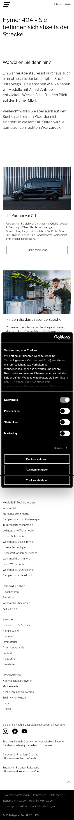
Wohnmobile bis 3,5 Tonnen (18, 541)
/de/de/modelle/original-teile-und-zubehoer (27, 745)
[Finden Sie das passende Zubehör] (37, 292)
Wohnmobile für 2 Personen (18, 569)
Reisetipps (9, 597)
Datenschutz (57, 794)
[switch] (65, 411)
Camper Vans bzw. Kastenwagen (21, 519)
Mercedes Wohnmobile (16, 513)
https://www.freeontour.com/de (21, 771)
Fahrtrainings (10, 608)
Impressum (39, 794)
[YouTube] (24, 731)
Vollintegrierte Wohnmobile (18, 530)
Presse (7, 708)
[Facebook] (15, 731)
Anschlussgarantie (13, 647)
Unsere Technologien (15, 547)
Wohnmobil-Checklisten (16, 603)
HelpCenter (9, 658)
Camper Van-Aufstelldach (18, 575)
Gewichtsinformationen (16, 794)
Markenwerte (10, 686)
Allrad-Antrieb (41, 89)
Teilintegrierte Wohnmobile (18, 524)
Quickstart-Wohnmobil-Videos (20, 552)
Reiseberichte (11, 591)
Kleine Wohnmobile (14, 536)
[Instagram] (5, 731)
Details (58, 448)
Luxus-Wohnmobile (14, 564)
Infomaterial (10, 641)
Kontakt (7, 653)
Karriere (7, 703)
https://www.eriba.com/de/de (19, 758)
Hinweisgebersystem (15, 806)
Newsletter (9, 664)
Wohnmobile (10, 508)
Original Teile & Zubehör (16, 625)
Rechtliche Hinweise (41, 800)
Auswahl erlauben (37, 469)
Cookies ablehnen (37, 480)
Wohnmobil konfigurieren (17, 558)
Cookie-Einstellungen (42, 806)
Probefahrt (9, 636)
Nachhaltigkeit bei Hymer (17, 680)
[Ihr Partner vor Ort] (37, 188)
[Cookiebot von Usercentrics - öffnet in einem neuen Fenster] (54, 337)
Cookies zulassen (37, 458)
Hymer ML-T (26, 100)
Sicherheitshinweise (14, 800)
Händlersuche (11, 630)
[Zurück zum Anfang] (68, 782)
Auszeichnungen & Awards (18, 691)
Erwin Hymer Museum (15, 697)
